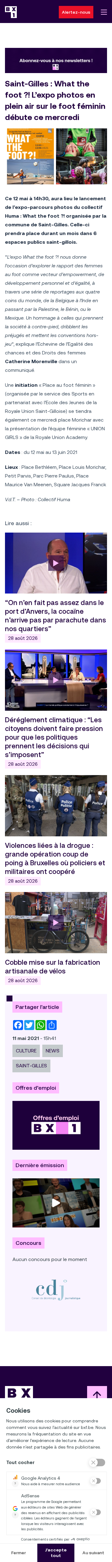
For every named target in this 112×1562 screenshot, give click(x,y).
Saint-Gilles (31, 1065)
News (52, 1050)
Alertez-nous (76, 12)
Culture (26, 1050)
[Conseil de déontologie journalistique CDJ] (56, 1290)
